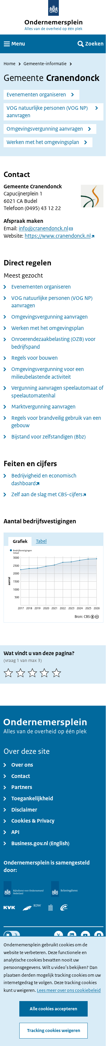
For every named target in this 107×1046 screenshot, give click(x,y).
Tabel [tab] (41, 541)
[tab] (20, 541)
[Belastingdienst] (64, 889)
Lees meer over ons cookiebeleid (69, 990)
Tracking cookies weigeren (53, 1030)
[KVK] (9, 907)
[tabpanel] (53, 581)
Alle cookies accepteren (53, 1008)
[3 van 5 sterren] (34, 672)
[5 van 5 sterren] (58, 672)
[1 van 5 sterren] (9, 672)
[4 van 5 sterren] (45, 672)
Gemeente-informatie (45, 63)
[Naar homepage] (53, 8)
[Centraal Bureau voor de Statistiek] (50, 907)
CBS (87, 617)
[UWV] (64, 907)
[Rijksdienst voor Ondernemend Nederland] (23, 889)
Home (9, 63)
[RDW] (32, 907)
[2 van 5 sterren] (22, 672)
